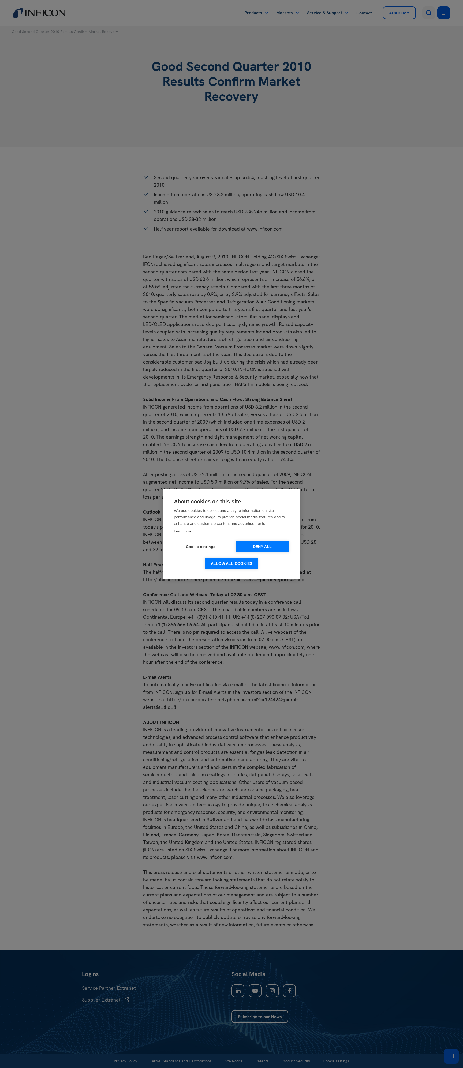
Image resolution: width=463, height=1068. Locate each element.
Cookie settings (201, 547)
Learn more (182, 531)
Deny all (262, 547)
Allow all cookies (231, 564)
